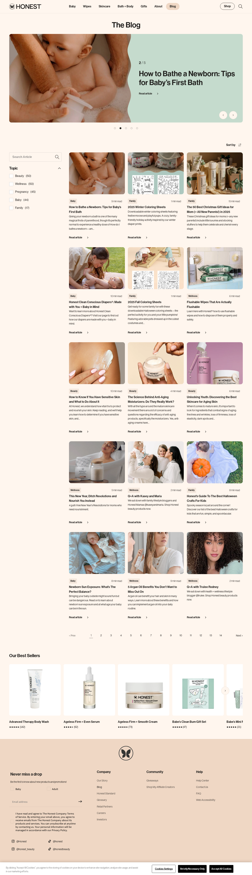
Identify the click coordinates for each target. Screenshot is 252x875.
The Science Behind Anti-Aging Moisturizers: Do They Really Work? (151, 399)
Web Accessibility (205, 799)
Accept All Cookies (221, 868)
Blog (99, 786)
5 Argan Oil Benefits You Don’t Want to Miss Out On (152, 589)
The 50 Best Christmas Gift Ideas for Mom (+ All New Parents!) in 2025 (210, 209)
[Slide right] (233, 115)
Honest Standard (106, 793)
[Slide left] (223, 115)
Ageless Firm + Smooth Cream (137, 722)
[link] (72, 635)
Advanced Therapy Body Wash (29, 722)
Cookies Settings (164, 868)
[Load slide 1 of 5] (115, 128)
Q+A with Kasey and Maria (145, 496)
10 (180, 635)
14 (221, 635)
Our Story (102, 780)
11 (191, 635)
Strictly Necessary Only (192, 868)
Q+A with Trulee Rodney (202, 587)
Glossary (102, 799)
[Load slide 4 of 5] (131, 128)
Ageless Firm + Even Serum (82, 722)
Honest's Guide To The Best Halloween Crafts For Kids (212, 498)
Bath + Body (125, 6)
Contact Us (202, 786)
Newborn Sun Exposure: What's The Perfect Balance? (92, 589)
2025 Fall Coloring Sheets (144, 302)
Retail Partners (105, 806)
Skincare (104, 6)
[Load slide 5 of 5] (137, 128)
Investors (102, 819)
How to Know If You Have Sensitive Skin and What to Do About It (94, 399)
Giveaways (152, 780)
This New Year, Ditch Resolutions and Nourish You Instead (93, 498)
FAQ (198, 793)
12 (201, 635)
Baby (72, 6)
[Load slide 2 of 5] (120, 128)
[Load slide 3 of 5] (126, 128)
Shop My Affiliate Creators (160, 786)
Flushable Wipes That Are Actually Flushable (209, 304)
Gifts (144, 6)
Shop (227, 6)
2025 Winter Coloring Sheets (147, 207)
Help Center (202, 780)
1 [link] (91, 635)
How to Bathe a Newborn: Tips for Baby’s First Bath (187, 78)
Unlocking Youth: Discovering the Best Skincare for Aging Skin (212, 399)
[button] (239, 6)
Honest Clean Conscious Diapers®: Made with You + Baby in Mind (95, 304)
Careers (101, 812)
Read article (145, 93)
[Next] (225, 691)
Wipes (87, 6)
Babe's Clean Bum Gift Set (189, 722)
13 (211, 635)
